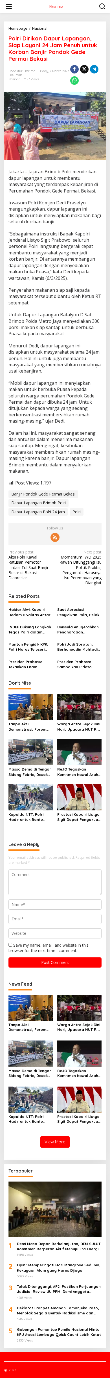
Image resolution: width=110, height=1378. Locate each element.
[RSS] (55, 537)
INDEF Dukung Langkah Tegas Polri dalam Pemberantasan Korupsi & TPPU (29, 630)
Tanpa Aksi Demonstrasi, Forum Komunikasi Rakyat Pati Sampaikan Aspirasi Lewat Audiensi (30, 727)
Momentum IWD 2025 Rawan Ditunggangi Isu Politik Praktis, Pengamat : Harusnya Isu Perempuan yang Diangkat (81, 567)
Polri (76, 511)
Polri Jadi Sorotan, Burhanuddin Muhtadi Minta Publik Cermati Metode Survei (77, 647)
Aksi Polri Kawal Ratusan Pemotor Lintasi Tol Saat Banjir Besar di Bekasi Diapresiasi (28, 565)
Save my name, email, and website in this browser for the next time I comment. (48, 947)
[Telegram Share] (94, 69)
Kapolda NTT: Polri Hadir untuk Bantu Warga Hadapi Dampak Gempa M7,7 (30, 817)
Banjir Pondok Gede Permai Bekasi (43, 494)
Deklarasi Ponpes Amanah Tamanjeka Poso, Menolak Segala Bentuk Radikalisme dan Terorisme (58, 1311)
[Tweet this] (84, 69)
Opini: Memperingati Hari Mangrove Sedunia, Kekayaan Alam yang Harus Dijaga (58, 1267)
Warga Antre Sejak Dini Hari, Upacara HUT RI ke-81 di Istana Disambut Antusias (78, 727)
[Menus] (8, 6)
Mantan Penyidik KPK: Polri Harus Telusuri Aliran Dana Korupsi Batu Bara (28, 647)
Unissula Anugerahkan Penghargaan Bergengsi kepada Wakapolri (78, 630)
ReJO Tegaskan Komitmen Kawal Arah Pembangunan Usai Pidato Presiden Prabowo (77, 772)
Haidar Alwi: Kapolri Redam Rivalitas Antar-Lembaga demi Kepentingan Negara (30, 612)
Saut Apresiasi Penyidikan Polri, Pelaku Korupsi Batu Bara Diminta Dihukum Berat (79, 612)
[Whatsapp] (74, 80)
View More (55, 1142)
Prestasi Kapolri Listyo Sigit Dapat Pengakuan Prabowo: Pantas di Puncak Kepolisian (78, 817)
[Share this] (74, 69)
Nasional (14, 79)
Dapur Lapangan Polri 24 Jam (38, 511)
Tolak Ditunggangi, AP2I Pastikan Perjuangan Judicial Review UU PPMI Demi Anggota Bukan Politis (59, 1289)
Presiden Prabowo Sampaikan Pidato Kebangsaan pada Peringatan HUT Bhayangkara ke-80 (76, 664)
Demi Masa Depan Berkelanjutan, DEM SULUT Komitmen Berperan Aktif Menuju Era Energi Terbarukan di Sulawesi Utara (59, 1246)
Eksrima (56, 6)
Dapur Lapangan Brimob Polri (38, 502)
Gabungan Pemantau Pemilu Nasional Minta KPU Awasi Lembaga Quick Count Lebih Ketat (59, 1332)
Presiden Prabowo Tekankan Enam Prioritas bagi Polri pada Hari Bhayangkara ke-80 (27, 664)
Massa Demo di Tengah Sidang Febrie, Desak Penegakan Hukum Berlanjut (30, 772)
